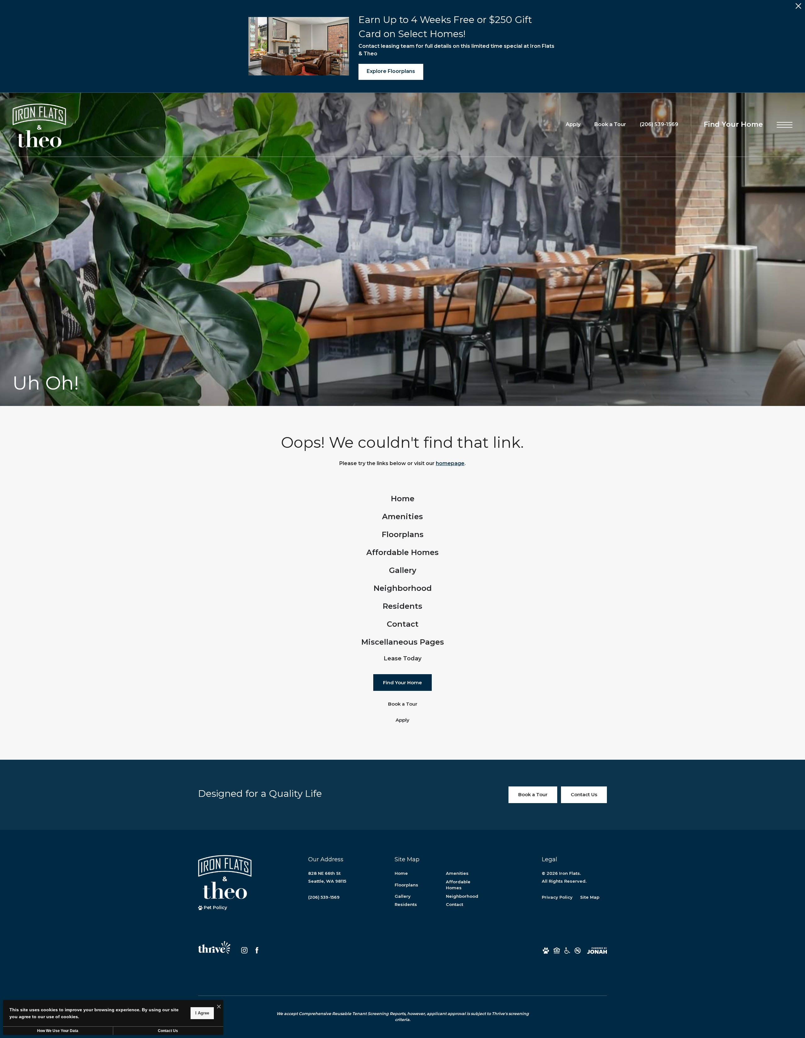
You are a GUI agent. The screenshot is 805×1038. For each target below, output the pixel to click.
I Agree (202, 1013)
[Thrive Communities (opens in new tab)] (214, 950)
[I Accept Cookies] (219, 1007)
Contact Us (168, 1031)
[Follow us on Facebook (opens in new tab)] (257, 950)
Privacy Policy (557, 897)
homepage (450, 463)
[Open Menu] (784, 125)
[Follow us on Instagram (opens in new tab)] (244, 950)
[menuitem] (402, 499)
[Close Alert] (798, 7)
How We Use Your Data (57, 1031)
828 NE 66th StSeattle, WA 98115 (327, 877)
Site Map (589, 897)
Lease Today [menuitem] (402, 658)
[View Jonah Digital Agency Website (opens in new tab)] (597, 950)
